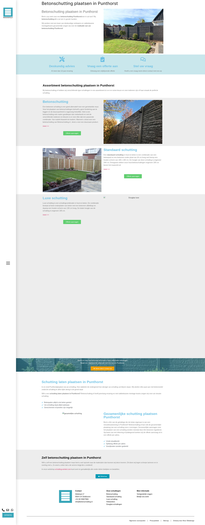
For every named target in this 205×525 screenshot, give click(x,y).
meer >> (46, 126)
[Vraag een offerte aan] (102, 59)
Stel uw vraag (143, 66)
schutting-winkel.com (63, 469)
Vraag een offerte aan (102, 66)
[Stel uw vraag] (143, 59)
